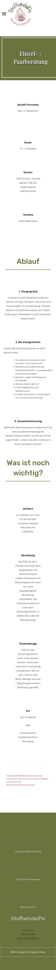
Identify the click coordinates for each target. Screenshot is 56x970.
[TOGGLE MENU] (4, 14)
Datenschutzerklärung (28, 938)
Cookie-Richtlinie (28, 934)
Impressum (28, 930)
